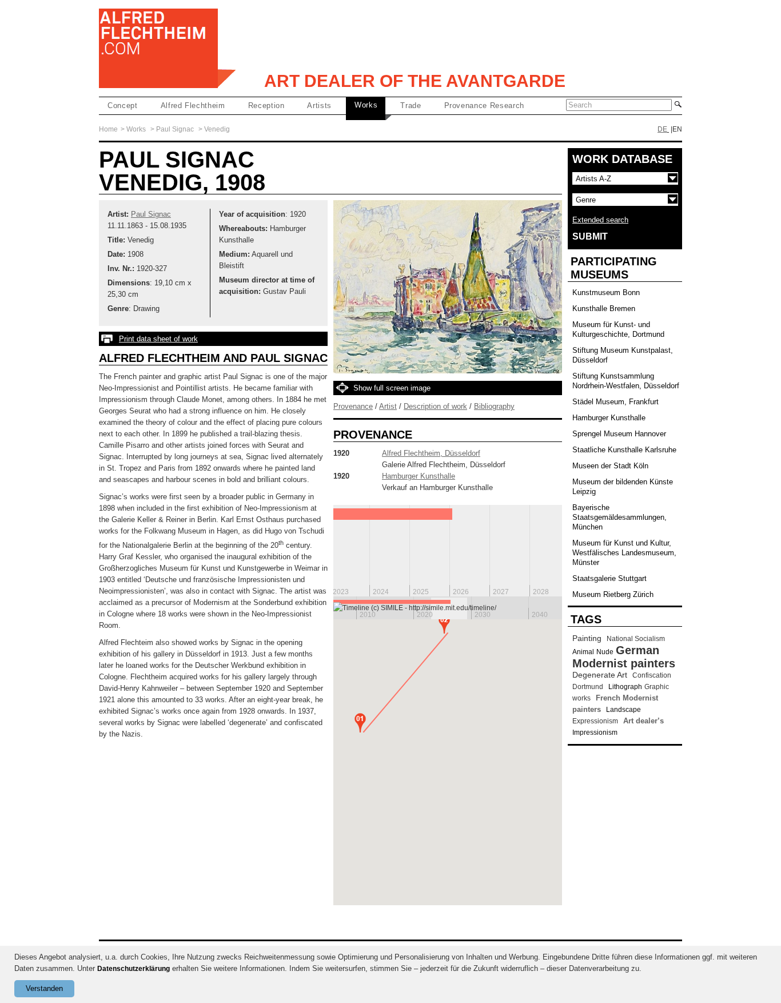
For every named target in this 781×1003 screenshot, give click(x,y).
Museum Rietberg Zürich (613, 594)
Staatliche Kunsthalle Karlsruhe (624, 449)
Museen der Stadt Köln (610, 465)
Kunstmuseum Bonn (606, 292)
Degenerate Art (599, 674)
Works (365, 105)
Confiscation (651, 675)
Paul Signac (175, 129)
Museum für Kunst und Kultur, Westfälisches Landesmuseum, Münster (624, 553)
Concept (122, 105)
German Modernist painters (623, 657)
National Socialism (636, 639)
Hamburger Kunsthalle (418, 476)
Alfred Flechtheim (193, 105)
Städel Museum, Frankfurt (615, 401)
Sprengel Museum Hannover (619, 433)
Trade (410, 105)
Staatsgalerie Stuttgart (609, 578)
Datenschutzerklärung (133, 969)
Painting (586, 638)
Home (108, 129)
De (662, 129)
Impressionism (594, 733)
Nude (604, 652)
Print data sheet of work (158, 339)
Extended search (600, 220)
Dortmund (587, 687)
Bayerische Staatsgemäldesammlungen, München (619, 517)
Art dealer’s (643, 721)
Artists (319, 105)
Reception (266, 105)
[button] (360, 723)
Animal (583, 652)
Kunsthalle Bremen (603, 308)
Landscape (623, 710)
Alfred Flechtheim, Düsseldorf (431, 453)
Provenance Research (484, 105)
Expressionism (595, 721)
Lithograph (625, 687)
